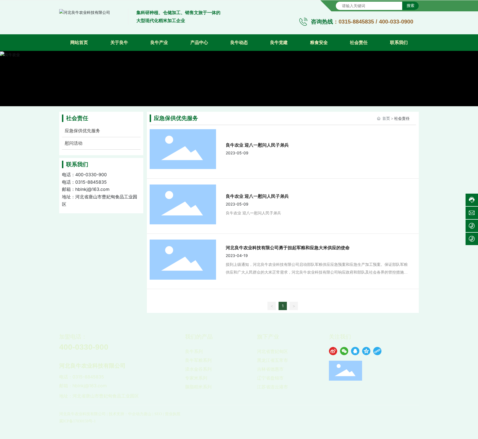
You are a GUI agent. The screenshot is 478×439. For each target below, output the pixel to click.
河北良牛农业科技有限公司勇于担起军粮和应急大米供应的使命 (288, 247)
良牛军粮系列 (198, 360)
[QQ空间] (366, 351)
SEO (158, 414)
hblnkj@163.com (92, 189)
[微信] (344, 351)
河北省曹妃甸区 (272, 351)
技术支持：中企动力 (126, 414)
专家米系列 (196, 378)
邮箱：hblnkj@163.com (83, 385)
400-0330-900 (91, 174)
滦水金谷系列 (198, 369)
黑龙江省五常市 (272, 360)
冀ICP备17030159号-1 (77, 421)
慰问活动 (73, 143)
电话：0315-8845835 (81, 377)
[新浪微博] (333, 351)
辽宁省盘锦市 (270, 378)
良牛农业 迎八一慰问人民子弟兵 (257, 145)
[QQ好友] (355, 351)
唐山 (147, 414)
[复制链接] (377, 351)
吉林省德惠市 (270, 369)
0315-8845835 (356, 22)
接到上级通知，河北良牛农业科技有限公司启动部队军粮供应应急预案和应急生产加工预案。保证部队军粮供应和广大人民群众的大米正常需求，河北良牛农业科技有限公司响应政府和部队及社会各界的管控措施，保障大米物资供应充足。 (317, 272)
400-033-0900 (396, 22)
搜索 (410, 5)
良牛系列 (194, 351)
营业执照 (172, 414)
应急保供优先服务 (82, 130)
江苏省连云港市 (272, 386)
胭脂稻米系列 (198, 386)
